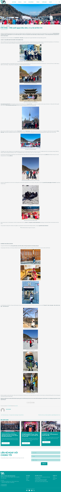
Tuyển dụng (55, 478)
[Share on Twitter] (29, 402)
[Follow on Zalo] (34, 490)
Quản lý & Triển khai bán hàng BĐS (40, 480)
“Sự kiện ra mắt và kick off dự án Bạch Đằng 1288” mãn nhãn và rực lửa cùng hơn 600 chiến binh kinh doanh (10, 435)
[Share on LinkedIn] (34, 402)
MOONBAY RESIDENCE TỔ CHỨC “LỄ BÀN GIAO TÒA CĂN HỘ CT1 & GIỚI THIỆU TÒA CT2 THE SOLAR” (30, 435)
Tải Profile (27, 480)
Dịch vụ (27, 478)
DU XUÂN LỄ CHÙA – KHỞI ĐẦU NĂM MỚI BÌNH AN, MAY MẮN (50, 435)
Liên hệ (54, 479)
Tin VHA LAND (9, 405)
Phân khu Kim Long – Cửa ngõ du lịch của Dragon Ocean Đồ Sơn (13, 414)
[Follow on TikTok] (31, 490)
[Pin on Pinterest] (32, 402)
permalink (16, 405)
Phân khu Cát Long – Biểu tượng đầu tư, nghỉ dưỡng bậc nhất (48, 414)
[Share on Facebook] (27, 402)
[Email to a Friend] (30, 402)
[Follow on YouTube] (29, 490)
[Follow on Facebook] (26, 490)
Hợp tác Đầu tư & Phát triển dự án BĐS (41, 481)
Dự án (27, 479)
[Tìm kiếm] (59, 2)
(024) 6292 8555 (4, 484)
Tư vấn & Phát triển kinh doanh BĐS (41, 479)
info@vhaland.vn (4, 485)
